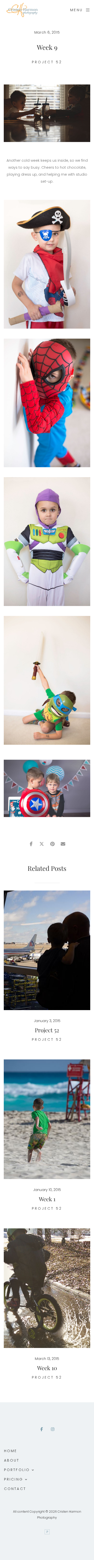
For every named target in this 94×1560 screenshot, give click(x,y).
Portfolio (17, 1469)
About (12, 1460)
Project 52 (47, 62)
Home (10, 1450)
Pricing (13, 1479)
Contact (15, 1488)
